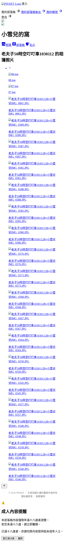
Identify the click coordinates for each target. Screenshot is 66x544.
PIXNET (20, 492)
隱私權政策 (27, 496)
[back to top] (4, 486)
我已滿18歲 (8, 538)
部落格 (20, 45)
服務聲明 (40, 496)
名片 (32, 45)
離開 (20, 538)
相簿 (9, 45)
